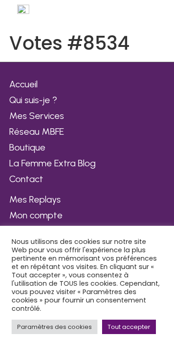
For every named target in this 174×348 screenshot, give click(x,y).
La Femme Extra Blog (52, 163)
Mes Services (36, 115)
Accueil (23, 84)
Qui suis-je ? (33, 99)
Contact (26, 178)
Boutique (27, 147)
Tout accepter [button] (129, 326)
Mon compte (36, 215)
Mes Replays (35, 199)
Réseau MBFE (36, 131)
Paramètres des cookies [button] (54, 326)
